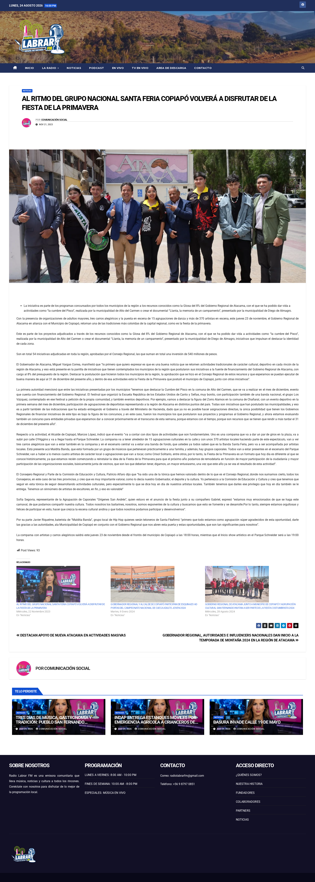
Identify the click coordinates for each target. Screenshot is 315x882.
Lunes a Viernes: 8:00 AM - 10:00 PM (111, 775)
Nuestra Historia (249, 784)
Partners (243, 810)
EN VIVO (118, 68)
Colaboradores (248, 801)
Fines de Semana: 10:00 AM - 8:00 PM (111, 784)
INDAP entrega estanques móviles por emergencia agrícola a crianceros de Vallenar (155, 722)
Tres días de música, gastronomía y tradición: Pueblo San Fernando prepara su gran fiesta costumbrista (56, 722)
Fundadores (245, 793)
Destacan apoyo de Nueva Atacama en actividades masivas (73, 635)
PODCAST (96, 68)
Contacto (203, 68)
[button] (303, 68)
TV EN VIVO (140, 68)
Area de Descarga (171, 68)
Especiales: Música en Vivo (105, 793)
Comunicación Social (54, 119)
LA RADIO (49, 68)
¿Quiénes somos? (249, 775)
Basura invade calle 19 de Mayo (247, 722)
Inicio (29, 68)
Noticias (74, 68)
